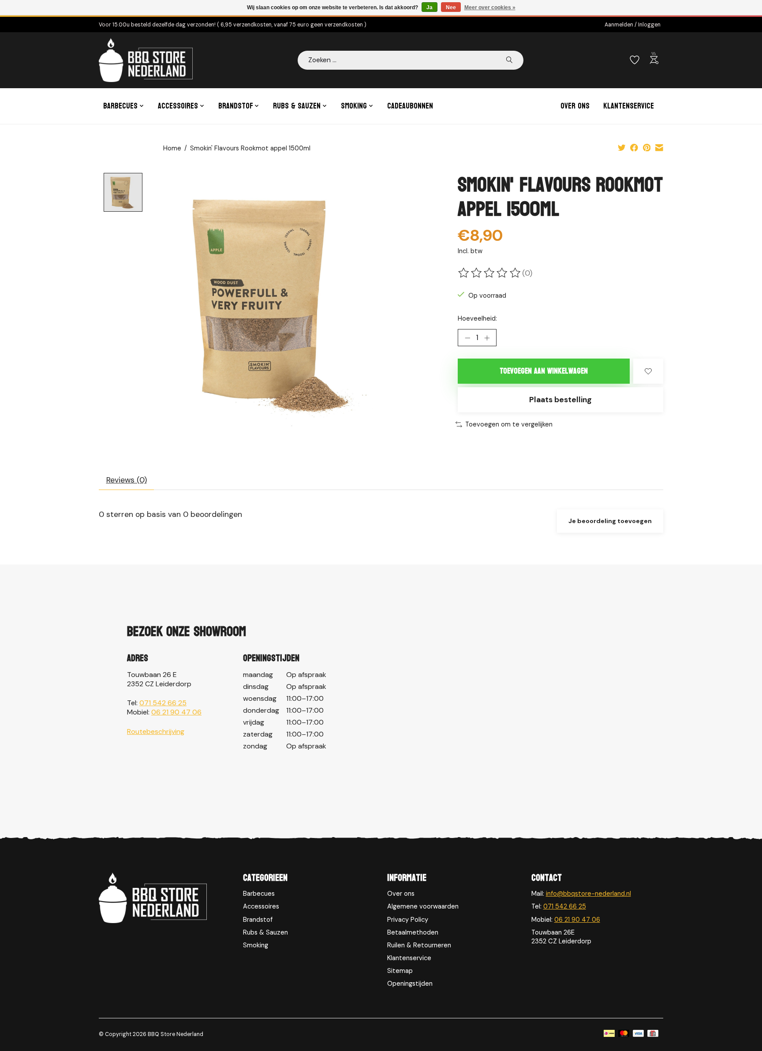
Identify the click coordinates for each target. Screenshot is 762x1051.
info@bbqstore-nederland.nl (588, 893)
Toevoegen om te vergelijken (509, 424)
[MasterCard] (624, 1034)
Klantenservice (628, 106)
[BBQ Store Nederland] (146, 60)
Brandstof (258, 919)
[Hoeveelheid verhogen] (487, 338)
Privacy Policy (407, 919)
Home (172, 148)
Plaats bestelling (560, 399)
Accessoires (261, 906)
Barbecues (259, 893)
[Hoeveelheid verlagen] (467, 338)
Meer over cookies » (489, 7)
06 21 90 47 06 (176, 712)
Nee (451, 7)
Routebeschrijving (155, 731)
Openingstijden (410, 983)
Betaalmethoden (412, 932)
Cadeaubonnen (410, 106)
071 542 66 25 (163, 702)
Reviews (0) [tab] (126, 480)
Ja (429, 7)
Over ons (575, 106)
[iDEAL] (609, 1034)
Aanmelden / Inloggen (633, 24)
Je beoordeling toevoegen (610, 521)
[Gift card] (652, 1034)
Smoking (255, 945)
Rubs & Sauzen (265, 932)
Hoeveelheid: (477, 318)
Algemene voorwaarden (423, 906)
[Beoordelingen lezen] (490, 273)
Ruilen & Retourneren (419, 945)
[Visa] (638, 1034)
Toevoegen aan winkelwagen (544, 371)
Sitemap (400, 970)
